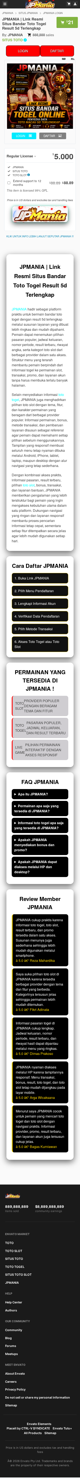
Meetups (11, 1354)
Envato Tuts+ (62, 1428)
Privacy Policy (15, 1389)
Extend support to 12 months (43, 183)
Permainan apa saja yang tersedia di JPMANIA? (36, 808)
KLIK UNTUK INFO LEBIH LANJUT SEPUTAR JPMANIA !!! (40, 236)
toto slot (29, 485)
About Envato (15, 1373)
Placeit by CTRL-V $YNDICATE (28, 1428)
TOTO (9, 1243)
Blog (8, 1338)
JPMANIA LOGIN (53, 13)
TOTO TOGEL (15, 1266)
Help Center (13, 1302)
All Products (33, 1433)
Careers (11, 1381)
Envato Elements (39, 1424)
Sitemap (11, 1405)
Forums (10, 1346)
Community (13, 1330)
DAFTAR (57, 50)
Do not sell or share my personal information (37, 1397)
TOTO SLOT (13, 1251)
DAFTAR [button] (49, 136)
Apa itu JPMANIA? (33, 794)
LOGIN (23, 50)
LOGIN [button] (20, 136)
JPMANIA (7, 13)
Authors (11, 1310)
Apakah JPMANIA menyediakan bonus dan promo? (34, 844)
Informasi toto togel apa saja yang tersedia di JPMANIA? (39, 825)
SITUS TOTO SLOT (18, 1274)
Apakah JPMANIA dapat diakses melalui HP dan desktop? (35, 866)
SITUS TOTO (14, 1258)
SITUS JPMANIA (28, 13)
